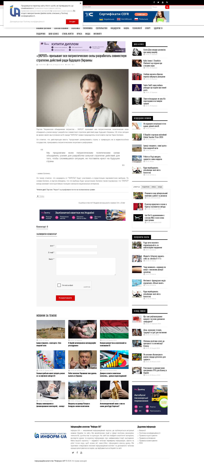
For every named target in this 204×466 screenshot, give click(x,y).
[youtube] (162, 2)
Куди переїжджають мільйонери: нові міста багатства (151, 170)
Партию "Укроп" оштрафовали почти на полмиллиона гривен (70, 190)
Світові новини (61, 28)
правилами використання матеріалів (35, 11)
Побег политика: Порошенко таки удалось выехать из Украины (82, 374)
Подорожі (40, 33)
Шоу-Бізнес (54, 33)
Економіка (88, 28)
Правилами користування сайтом (47, 8)
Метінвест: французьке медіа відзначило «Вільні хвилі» (154, 281)
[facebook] (154, 2)
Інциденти (115, 28)
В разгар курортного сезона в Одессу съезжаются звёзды (156, 205)
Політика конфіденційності (149, 433)
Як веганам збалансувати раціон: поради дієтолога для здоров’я (154, 357)
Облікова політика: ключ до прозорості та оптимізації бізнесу (153, 343)
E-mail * (51, 252)
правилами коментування (62, 11)
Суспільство (101, 28)
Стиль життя (68, 33)
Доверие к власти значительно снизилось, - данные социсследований (113, 374)
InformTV (98, 33)
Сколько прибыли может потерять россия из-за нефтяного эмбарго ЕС (50, 374)
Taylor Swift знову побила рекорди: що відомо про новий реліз (154, 87)
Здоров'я (158, 28)
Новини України (43, 28)
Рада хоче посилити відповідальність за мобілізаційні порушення (152, 245)
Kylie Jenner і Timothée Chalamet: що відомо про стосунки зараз (152, 63)
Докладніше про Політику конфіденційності (27, 22)
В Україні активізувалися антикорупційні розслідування (82, 344)
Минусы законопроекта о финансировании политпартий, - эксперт (50, 404)
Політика (75, 28)
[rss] (167, 2)
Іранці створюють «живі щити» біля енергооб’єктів (48, 344)
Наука (126, 28)
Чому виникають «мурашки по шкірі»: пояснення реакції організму (154, 269)
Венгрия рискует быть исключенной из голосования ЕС (113, 344)
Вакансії (142, 430)
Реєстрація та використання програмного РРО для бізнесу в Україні (155, 370)
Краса (79, 33)
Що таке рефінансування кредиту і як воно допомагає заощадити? (154, 319)
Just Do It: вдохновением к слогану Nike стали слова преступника (154, 217)
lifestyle (136, 187)
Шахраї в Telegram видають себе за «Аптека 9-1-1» (153, 257)
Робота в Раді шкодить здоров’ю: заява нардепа (152, 158)
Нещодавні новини (142, 118)
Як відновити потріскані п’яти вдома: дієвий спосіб (154, 125)
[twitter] (158, 2)
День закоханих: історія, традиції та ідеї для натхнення (155, 331)
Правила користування (148, 435)
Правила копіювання (147, 438)
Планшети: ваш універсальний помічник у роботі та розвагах (156, 194)
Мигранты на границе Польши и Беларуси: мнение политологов (79, 404)
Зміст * (51, 259)
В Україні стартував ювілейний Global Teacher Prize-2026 (154, 136)
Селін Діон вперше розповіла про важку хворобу (154, 51)
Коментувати (65, 298)
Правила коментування (148, 441)
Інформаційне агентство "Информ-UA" (50, 461)
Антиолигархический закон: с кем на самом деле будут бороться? (112, 404)
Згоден (72, 22)
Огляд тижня (140, 311)
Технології (137, 28)
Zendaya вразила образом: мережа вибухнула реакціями (154, 75)
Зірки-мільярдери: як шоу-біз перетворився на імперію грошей (154, 101)
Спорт (148, 28)
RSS (141, 443)
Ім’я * (52, 246)
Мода (87, 33)
